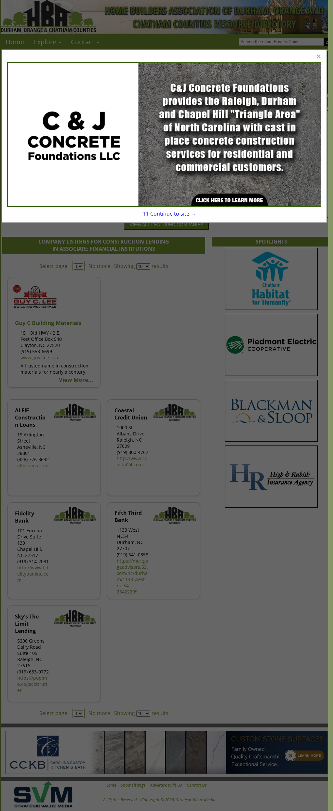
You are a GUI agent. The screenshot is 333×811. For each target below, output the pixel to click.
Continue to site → (169, 213)
